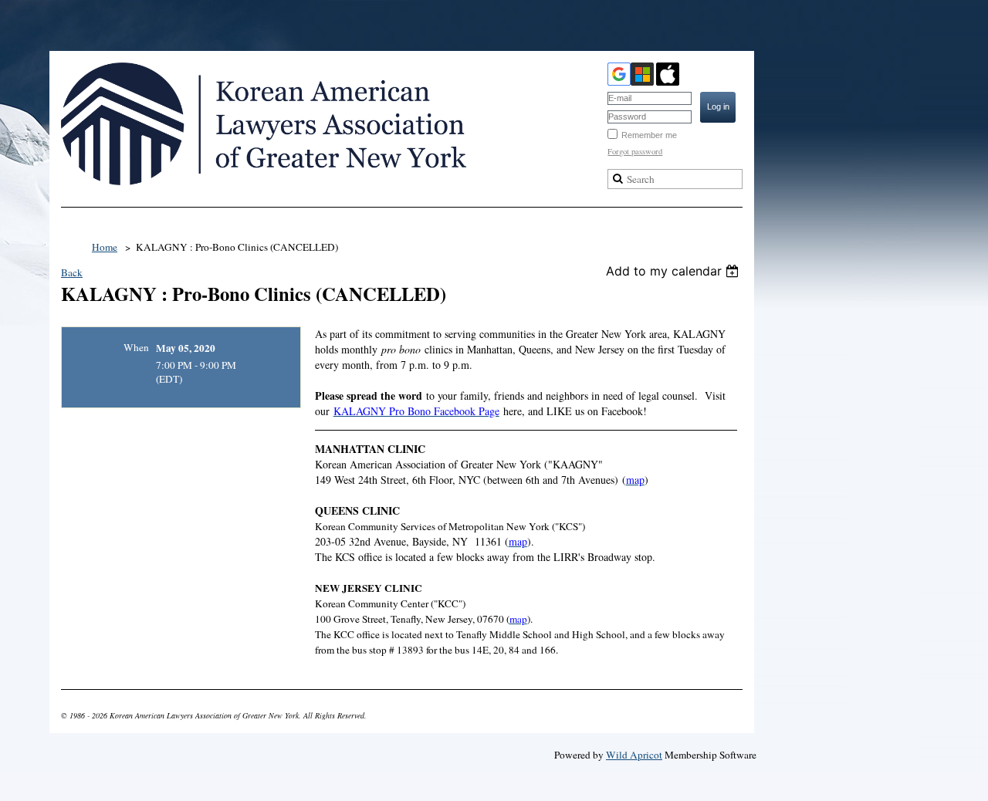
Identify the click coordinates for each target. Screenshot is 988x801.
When (136, 347)
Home (104, 247)
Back (72, 272)
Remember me (649, 135)
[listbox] (674, 271)
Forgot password (634, 151)
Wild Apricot (634, 755)
